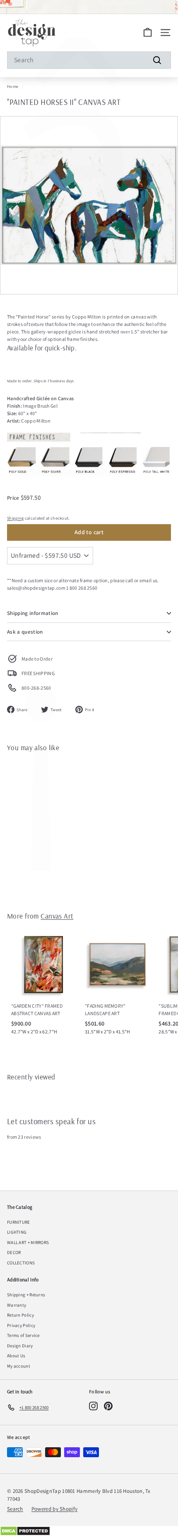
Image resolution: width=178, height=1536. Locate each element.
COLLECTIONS (21, 1263)
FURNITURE (18, 1222)
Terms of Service (23, 1335)
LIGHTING (16, 1232)
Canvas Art (57, 915)
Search (15, 1508)
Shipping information (32, 613)
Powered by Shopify (54, 1508)
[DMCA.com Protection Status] (89, 1531)
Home (12, 86)
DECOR (14, 1252)
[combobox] (89, 60)
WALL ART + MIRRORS (28, 1242)
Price (14, 497)
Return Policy (20, 1315)
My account (18, 1366)
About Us (16, 1356)
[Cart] (147, 32)
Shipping (15, 518)
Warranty (16, 1305)
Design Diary (20, 1346)
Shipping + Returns (26, 1295)
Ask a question (25, 631)
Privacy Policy (21, 1325)
